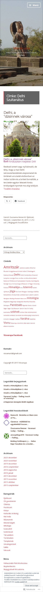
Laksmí (31, 295)
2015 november (10, 479)
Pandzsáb (16, 305)
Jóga (12, 291)
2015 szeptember (11, 485)
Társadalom (8, 535)
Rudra (30, 305)
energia (12, 278)
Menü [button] (35, 5)
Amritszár (11, 267)
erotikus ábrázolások (30, 278)
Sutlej (31, 308)
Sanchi (22, 308)
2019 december (10, 463)
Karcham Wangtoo (21, 292)
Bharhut (32, 268)
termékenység (26, 315)
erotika (21, 278)
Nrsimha (26, 301)
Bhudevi (6, 271)
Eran (16, 278)
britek (20, 271)
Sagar (5, 308)
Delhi (17, 274)
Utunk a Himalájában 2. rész (16, 389)
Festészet (8, 507)
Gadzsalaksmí (21, 281)
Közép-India (15, 295)
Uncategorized (10, 544)
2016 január (8, 473)
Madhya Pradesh (15, 298)
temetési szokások (9, 315)
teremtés (18, 315)
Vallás (6, 547)
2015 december (10, 476)
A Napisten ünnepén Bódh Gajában (19, 402)
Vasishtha (32, 319)
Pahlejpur (7, 305)
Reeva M (14, 415)
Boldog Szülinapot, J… (20, 441)
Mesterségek (9, 522)
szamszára (7, 312)
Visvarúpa (14, 323)
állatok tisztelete (9, 326)
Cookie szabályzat (21, 582)
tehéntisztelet (32, 312)
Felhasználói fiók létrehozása (15, 563)
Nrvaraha (32, 301)
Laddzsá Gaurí (24, 295)
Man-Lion (23, 298)
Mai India (7, 516)
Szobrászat (8, 532)
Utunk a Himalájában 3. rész (16, 385)
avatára (27, 268)
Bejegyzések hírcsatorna (14, 569)
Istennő (27, 287)
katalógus (31, 292)
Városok (7, 220)
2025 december (10, 457)
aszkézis (22, 268)
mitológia (33, 298)
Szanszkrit (8, 529)
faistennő (6, 281)
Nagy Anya (13, 301)
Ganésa (28, 281)
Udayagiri (12, 319)
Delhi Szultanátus (26, 275)
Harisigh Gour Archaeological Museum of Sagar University (21, 284)
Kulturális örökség (11, 513)
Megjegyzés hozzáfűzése (18, 222)
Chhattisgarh (31, 271)
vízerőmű (20, 323)
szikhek (15, 311)
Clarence (14, 422)
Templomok (8, 541)
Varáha (24, 318)
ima (21, 287)
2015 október (9, 482)
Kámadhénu (7, 295)
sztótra (22, 312)
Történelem (8, 538)
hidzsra (6, 287)
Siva (25, 308)
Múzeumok (8, 519)
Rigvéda (24, 305)
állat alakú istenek (29, 323)
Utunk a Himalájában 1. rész (16, 393)
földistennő (13, 281)
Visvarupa (21, 48)
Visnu (7, 322)
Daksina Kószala (8, 275)
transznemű (35, 315)
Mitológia (7, 525)
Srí (28, 308)
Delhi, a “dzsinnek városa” (18, 114)
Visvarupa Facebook (13, 335)
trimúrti (6, 319)
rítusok (34, 305)
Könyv (6, 510)
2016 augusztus (10, 470)
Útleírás (7, 504)
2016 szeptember (11, 467)
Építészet (30, 217)
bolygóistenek (13, 271)
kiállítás (36, 292)
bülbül (25, 271)
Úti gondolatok (10, 501)
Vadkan (17, 319)
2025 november (10, 460)
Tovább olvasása (12, 188)
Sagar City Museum (13, 308)
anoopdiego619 (17, 435)
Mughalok (7, 301)
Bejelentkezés (9, 566)
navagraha (20, 301)
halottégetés (35, 281)
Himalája (14, 287)
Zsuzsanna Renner (17, 217)
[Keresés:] (15, 238)
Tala (26, 312)
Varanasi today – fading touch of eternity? (17, 397)
